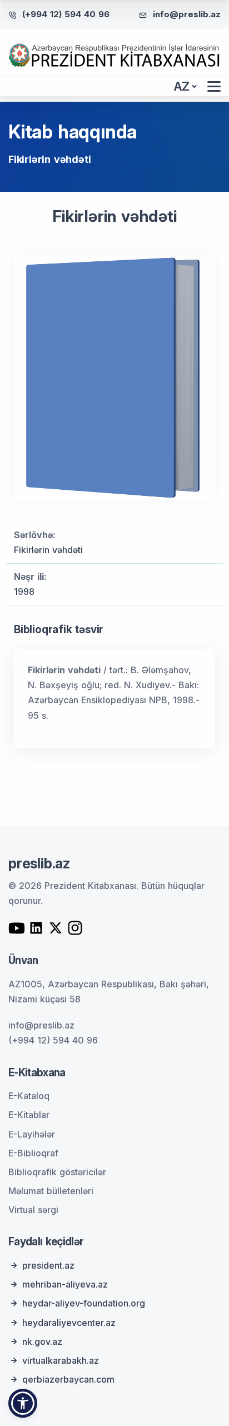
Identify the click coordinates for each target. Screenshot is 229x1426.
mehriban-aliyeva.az (65, 1284)
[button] (22, 1403)
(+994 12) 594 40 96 (65, 14)
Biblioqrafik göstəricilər (57, 1171)
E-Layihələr (31, 1134)
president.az (48, 1265)
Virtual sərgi (33, 1209)
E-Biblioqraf (33, 1153)
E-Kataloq (28, 1095)
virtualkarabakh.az (60, 1360)
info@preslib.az (187, 14)
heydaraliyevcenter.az (69, 1322)
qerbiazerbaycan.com (68, 1379)
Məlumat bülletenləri (50, 1190)
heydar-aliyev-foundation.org (83, 1303)
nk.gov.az (42, 1341)
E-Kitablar (28, 1114)
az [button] (181, 86)
